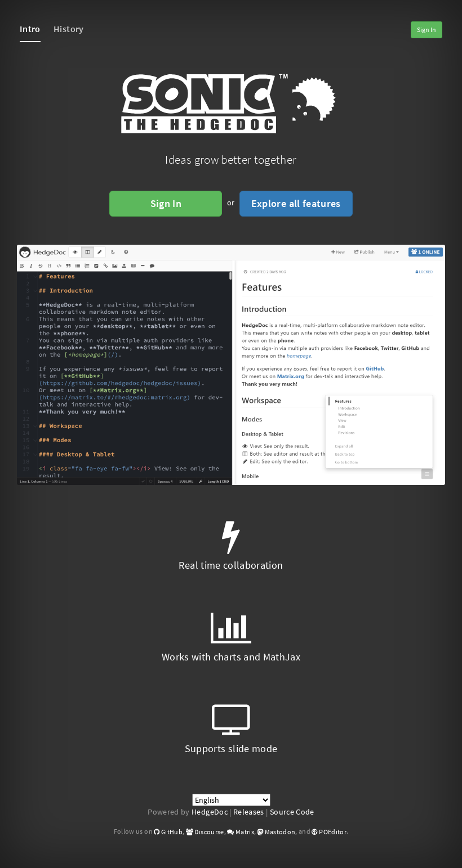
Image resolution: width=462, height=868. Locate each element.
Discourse (208, 831)
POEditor (332, 831)
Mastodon (279, 831)
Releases (248, 812)
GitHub (171, 831)
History (68, 28)
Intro (30, 28)
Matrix (244, 831)
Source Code (292, 812)
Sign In (426, 29)
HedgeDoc (210, 812)
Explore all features (296, 203)
